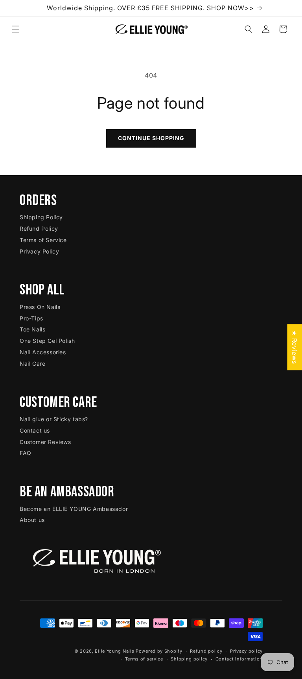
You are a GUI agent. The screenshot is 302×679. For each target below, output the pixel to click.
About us (32, 519)
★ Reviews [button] (294, 347)
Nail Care (32, 363)
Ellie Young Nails (114, 651)
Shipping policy (189, 659)
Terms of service (144, 659)
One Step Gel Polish (47, 340)
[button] (15, 29)
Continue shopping (151, 138)
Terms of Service (43, 240)
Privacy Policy (39, 251)
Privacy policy (246, 651)
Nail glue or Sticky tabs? (54, 419)
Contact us (35, 430)
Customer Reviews (45, 441)
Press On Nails (40, 306)
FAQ (25, 453)
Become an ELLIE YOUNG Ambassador (74, 508)
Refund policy (206, 651)
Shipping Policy (41, 217)
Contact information (239, 659)
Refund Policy (39, 228)
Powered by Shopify (159, 651)
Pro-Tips (31, 318)
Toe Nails (32, 329)
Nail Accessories (43, 352)
